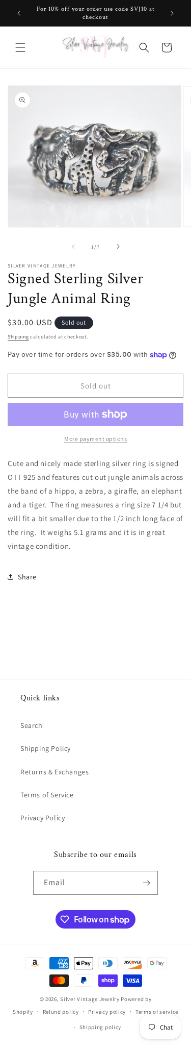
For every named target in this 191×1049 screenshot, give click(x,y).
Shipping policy (100, 1027)
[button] (20, 47)
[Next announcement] (172, 13)
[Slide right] (118, 246)
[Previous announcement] (19, 13)
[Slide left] (73, 246)
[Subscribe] (146, 883)
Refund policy (61, 1011)
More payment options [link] (95, 439)
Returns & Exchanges (54, 771)
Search (31, 725)
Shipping (18, 336)
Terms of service (156, 1011)
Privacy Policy (42, 817)
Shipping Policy (45, 748)
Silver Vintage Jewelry (89, 999)
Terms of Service (47, 794)
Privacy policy (107, 1011)
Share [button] (27, 576)
